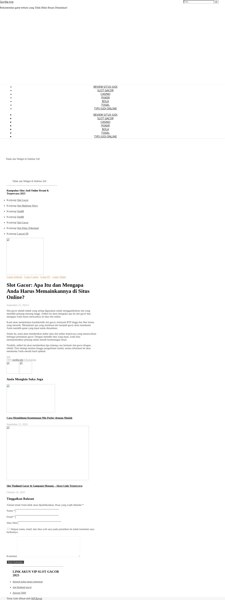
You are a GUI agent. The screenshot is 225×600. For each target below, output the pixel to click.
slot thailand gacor (22, 587)
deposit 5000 (19, 592)
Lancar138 (22, 233)
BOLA (105, 101)
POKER (105, 97)
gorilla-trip (17, 359)
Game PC (45, 277)
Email (11, 516)
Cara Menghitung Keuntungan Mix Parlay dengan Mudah (39, 417)
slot (8, 356)
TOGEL (105, 105)
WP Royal (36, 598)
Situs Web (12, 522)
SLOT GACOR (105, 90)
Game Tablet (59, 277)
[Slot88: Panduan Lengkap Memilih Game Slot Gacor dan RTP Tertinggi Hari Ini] (13, 372)
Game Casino (31, 277)
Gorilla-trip (7, 2)
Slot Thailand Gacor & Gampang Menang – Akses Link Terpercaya (44, 485)
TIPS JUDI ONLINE (105, 108)
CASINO (105, 94)
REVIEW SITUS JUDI (105, 87)
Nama (11, 510)
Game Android (14, 277)
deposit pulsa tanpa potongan (28, 581)
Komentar (12, 556)
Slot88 (20, 211)
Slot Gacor (22, 200)
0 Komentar (30, 359)
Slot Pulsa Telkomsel (28, 228)
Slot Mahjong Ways (27, 205)
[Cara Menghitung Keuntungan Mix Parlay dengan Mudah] (26, 372)
